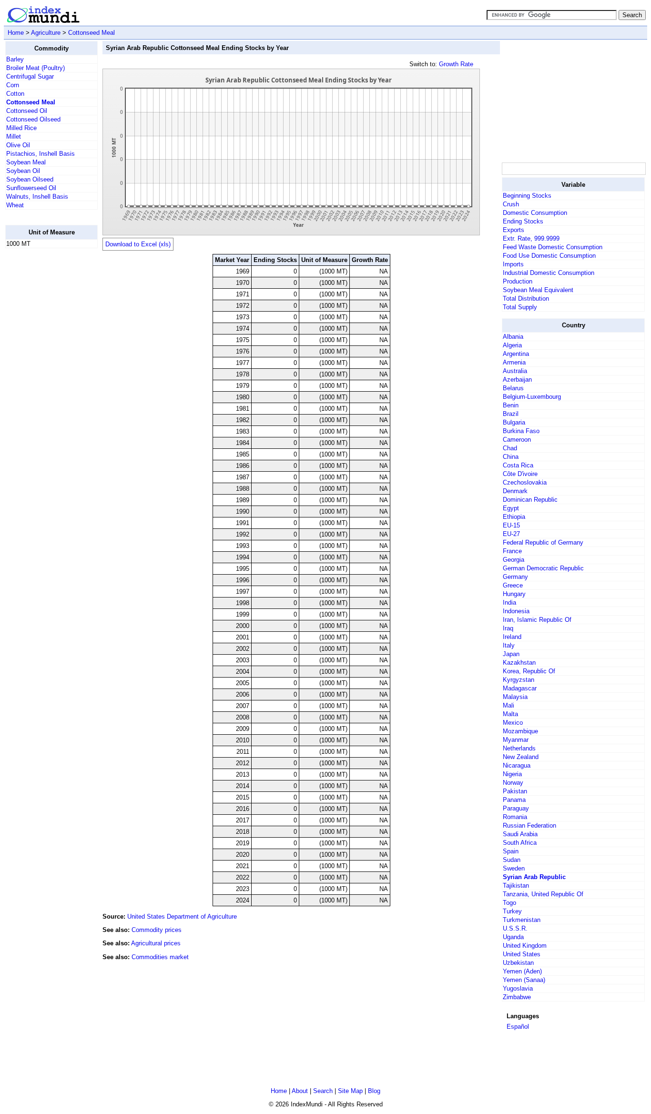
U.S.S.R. (515, 928)
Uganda (513, 937)
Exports (513, 229)
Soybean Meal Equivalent (538, 290)
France (512, 551)
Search (323, 1090)
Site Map (350, 1090)
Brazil (511, 413)
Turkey (512, 911)
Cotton (15, 93)
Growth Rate (456, 64)
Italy (509, 645)
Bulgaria (514, 422)
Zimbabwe (517, 997)
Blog (374, 1090)
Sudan (511, 859)
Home (16, 32)
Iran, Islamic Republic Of (537, 619)
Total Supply (520, 307)
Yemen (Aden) (522, 971)
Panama (514, 799)
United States (521, 954)
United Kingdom (525, 945)
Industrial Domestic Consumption (548, 272)
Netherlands (519, 748)
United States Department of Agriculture (182, 916)
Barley (15, 59)
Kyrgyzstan (518, 679)
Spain (511, 851)
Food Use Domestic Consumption (549, 255)
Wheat (15, 205)
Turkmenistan (521, 919)
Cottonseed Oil (26, 110)
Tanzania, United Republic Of (543, 894)
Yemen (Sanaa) (524, 979)
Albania (513, 336)
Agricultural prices (156, 943)
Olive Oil (18, 145)
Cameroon (517, 439)
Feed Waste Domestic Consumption (552, 247)
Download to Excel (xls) (138, 244)
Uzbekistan (518, 962)
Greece (513, 585)
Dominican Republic (530, 499)
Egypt (511, 508)
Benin (511, 405)
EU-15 (511, 525)
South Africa (520, 842)
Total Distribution (526, 298)
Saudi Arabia (520, 834)
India (509, 602)
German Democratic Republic (543, 568)
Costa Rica (518, 465)
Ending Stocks (523, 221)
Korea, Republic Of (529, 671)
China (511, 456)
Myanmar (516, 739)
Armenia (514, 362)
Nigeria (512, 774)
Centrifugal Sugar (30, 76)
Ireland (512, 636)
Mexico (513, 722)
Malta (510, 714)
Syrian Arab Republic (534, 877)
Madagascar (520, 688)
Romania (515, 816)
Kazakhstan (519, 662)
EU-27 (511, 533)
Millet (13, 136)
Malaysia (515, 696)
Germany (515, 576)
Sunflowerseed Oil (31, 188)
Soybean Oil (23, 170)
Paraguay (516, 808)
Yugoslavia (518, 988)
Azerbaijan (517, 379)
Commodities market (160, 957)
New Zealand (521, 756)
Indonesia (516, 611)
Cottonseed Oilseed (33, 119)
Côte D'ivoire (520, 473)
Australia (515, 371)
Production (517, 281)
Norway (513, 782)
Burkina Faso (521, 431)
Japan (511, 654)
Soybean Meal (26, 162)
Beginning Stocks (527, 195)
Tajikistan (516, 885)
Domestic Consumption (535, 212)
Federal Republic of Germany (543, 542)
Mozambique (520, 731)
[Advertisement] (43, 399)
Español (518, 1026)
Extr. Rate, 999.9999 (531, 238)
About (300, 1090)
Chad (510, 448)
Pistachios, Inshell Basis (40, 153)
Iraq (508, 628)
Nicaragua (516, 765)
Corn (12, 85)
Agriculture (46, 32)
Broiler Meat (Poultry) (35, 67)
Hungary (514, 594)
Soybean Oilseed (29, 179)
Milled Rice (21, 128)
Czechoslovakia (525, 482)
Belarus (513, 388)
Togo (509, 902)
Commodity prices (157, 929)
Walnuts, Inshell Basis (37, 196)
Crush (511, 204)
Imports (513, 264)
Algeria (512, 345)
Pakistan (515, 791)
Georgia (513, 559)
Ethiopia (514, 516)
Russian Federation (529, 825)
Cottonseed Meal (91, 32)
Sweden (514, 868)
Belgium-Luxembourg (532, 396)
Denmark (515, 491)
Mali (508, 705)
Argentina (516, 353)
